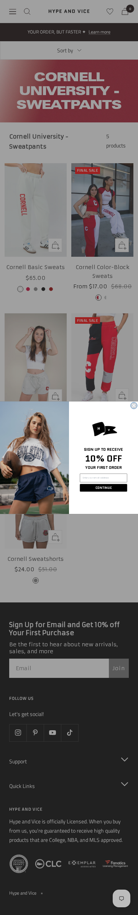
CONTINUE (103, 487)
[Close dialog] (134, 405)
